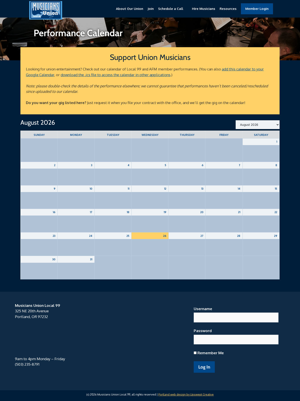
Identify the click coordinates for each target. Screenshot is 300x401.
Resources (228, 9)
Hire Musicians (203, 9)
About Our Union (129, 9)
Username (203, 308)
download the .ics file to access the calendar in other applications (115, 74)
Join (151, 9)
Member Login (257, 9)
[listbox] (258, 124)
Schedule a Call (170, 9)
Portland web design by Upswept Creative (186, 394)
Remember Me (210, 353)
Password (203, 330)
